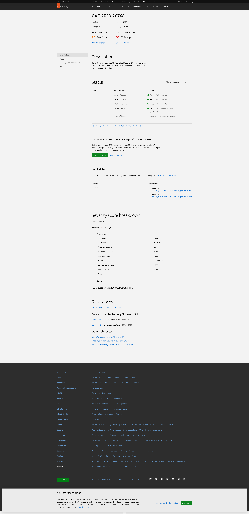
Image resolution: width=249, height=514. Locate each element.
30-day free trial (116, 155)
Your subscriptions (99, 451)
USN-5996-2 (96, 325)
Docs (126, 377)
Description (64, 55)
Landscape (61, 435)
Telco (126, 467)
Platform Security (98, 6)
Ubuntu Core (62, 409)
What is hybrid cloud (140, 425)
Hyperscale (96, 419)
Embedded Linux (108, 404)
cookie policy (83, 507)
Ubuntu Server (62, 419)
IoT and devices (158, 461)
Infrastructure (106, 461)
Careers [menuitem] (149, 2)
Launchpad (109, 308)
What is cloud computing (101, 425)
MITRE (94, 308)
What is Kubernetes (99, 383)
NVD (101, 308)
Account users (113, 451)
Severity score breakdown (70, 63)
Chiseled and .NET (132, 440)
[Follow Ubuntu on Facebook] (156, 479)
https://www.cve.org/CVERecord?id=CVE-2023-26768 (112, 345)
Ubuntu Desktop (63, 414)
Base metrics (102, 234)
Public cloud (172, 425)
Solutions (61, 461)
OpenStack (61, 372)
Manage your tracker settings (167, 503)
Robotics (60, 398)
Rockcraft (164, 440)
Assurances (166, 6)
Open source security (142, 461)
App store (96, 404)
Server (103, 446)
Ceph (59, 377)
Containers (61, 440)
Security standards (134, 6)
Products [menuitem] (94, 2)
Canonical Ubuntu (63, 2)
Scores (99, 281)
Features (95, 409)
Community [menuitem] (126, 2)
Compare (113, 435)
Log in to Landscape (140, 435)
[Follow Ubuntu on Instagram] (168, 479)
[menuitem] (183, 1)
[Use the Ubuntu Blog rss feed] (185, 479)
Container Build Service (150, 440)
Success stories (106, 409)
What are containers (99, 440)
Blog (121, 479)
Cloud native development (176, 461)
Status (62, 59)
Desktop (95, 446)
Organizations (97, 414)
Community (117, 398)
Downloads (61, 446)
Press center (139, 479)
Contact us (63, 480)
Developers (109, 414)
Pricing (124, 451)
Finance (133, 467)
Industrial (106, 467)
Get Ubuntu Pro (100, 155)
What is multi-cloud (157, 425)
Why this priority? (98, 43)
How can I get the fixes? (101, 126)
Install (94, 372)
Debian (118, 308)
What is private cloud (121, 425)
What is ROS (105, 398)
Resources (136, 383)
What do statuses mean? (121, 126)
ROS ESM (95, 398)
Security (60, 430)
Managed (107, 377)
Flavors (119, 414)
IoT (58, 404)
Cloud (59, 425)
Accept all (186, 503)
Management (122, 404)
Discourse (132, 451)
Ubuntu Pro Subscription (101, 456)
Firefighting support (146, 451)
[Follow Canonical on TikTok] (179, 479)
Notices (155, 6)
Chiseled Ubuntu (116, 440)
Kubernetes (61, 383)
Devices (135, 456)
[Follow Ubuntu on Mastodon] (151, 479)
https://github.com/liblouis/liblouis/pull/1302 (109, 337)
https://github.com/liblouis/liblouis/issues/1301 (110, 341)
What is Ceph (97, 377)
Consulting (118, 377)
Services (117, 409)
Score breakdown (123, 43)
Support (102, 372)
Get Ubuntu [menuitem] (138, 2)
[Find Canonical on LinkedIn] (162, 479)
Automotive (96, 467)
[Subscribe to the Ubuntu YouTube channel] (173, 479)
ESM (110, 6)
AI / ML (60, 393)
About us (95, 479)
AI (92, 461)
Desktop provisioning (121, 456)
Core (115, 446)
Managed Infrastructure (122, 461)
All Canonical (182, 2)
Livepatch (119, 6)
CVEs (147, 6)
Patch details (138, 126)
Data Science (107, 393)
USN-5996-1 (96, 319)
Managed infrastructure (66, 388)
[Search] (192, 1)
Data (97, 461)
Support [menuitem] (115, 2)
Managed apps (97, 388)
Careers (114, 479)
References (64, 66)
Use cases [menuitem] (104, 2)
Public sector (117, 467)
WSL (109, 446)
